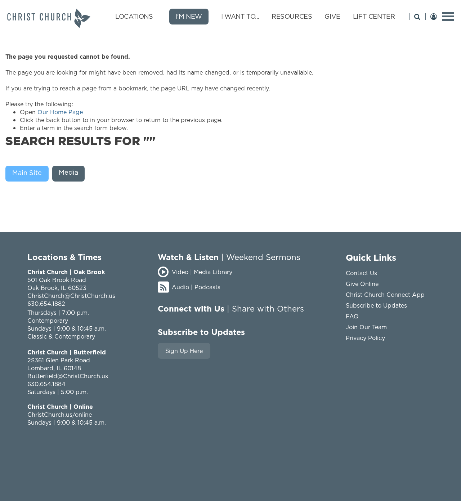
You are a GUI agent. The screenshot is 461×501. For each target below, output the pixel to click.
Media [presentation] (68, 172)
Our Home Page (60, 112)
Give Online (362, 284)
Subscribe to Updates (376, 305)
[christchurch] (48, 18)
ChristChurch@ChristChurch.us (71, 296)
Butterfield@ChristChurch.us (67, 376)
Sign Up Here (184, 351)
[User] (433, 16)
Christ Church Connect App (385, 295)
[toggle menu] (448, 16)
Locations (134, 16)
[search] (417, 16)
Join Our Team (366, 327)
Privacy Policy (365, 338)
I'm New (189, 16)
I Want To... (240, 16)
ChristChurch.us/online (59, 415)
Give (332, 16)
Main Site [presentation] (27, 172)
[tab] (28, 174)
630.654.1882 (46, 304)
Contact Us (361, 273)
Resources (292, 16)
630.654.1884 (46, 384)
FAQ (352, 316)
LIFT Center (374, 16)
